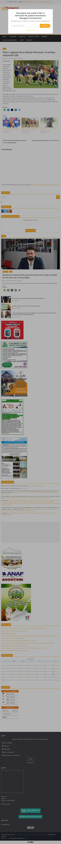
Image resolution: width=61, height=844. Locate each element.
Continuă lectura (30, 30)
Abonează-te (45, 26)
